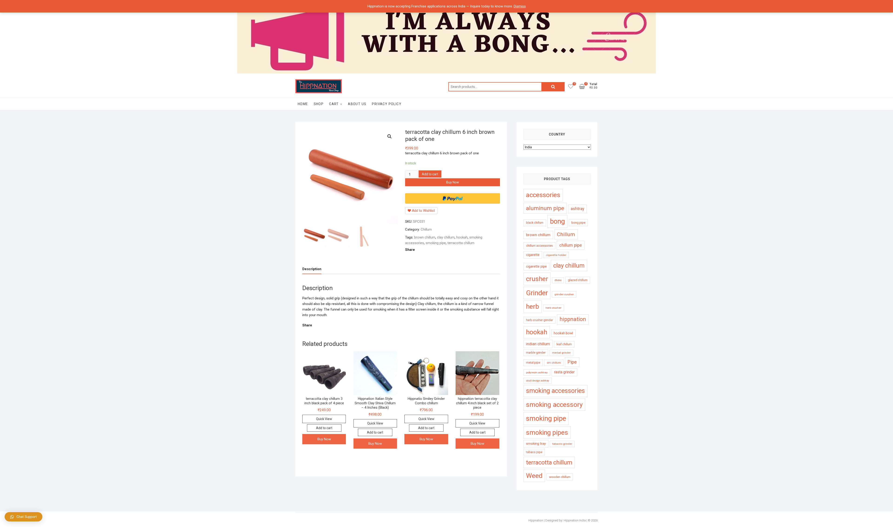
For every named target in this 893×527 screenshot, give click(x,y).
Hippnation (535, 520)
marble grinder (536, 352)
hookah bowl (563, 333)
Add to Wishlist (423, 211)
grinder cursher (564, 294)
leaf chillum (564, 344)
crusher (537, 279)
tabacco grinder (562, 443)
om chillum (554, 362)
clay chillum (446, 237)
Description (311, 269)
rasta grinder (564, 372)
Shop (319, 104)
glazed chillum (577, 280)
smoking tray (536, 443)
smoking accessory (554, 404)
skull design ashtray (537, 380)
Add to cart (430, 174)
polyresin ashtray (537, 372)
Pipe (572, 362)
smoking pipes (547, 432)
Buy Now (452, 182)
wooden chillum (559, 477)
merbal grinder (561, 352)
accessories (543, 195)
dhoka (558, 280)
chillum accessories (539, 245)
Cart (334, 104)
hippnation (573, 319)
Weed (534, 476)
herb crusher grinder (539, 320)
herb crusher (553, 307)
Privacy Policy (386, 104)
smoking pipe (436, 243)
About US (357, 104)
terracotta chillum (460, 243)
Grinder (537, 293)
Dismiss (520, 6)
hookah (462, 237)
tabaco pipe (534, 452)
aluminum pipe (545, 208)
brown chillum (424, 237)
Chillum (426, 229)
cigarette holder (556, 255)
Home (303, 104)
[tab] (311, 269)
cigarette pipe (536, 266)
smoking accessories (555, 390)
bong (557, 221)
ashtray (577, 208)
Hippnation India (575, 520)
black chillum (534, 222)
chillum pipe (570, 245)
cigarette (533, 255)
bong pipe (578, 222)
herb (532, 306)
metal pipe (533, 362)
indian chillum (538, 343)
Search (553, 86)
